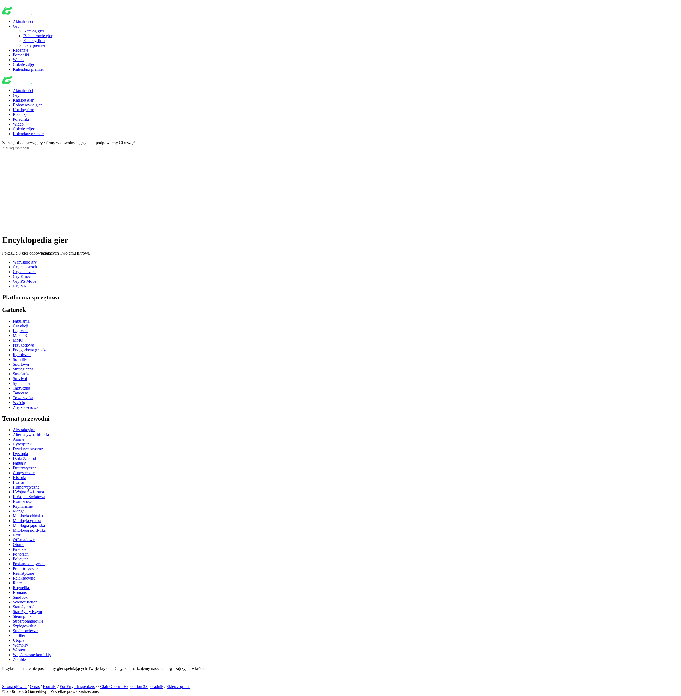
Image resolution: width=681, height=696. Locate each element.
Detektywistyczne (28, 449)
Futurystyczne (24, 468)
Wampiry (20, 645)
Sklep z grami (178, 686)
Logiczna (20, 330)
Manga (18, 511)
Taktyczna (21, 388)
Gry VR (20, 286)
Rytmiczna (22, 354)
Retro (17, 583)
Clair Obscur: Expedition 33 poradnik (131, 686)
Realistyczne (23, 573)
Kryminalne (23, 506)
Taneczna (21, 393)
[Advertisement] (340, 192)
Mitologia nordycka (29, 530)
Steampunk (22, 616)
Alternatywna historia (31, 434)
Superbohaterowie (28, 621)
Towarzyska (23, 397)
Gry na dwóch (25, 267)
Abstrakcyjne (24, 429)
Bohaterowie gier (37, 36)
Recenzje (20, 50)
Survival (20, 378)
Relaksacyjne (24, 578)
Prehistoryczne (25, 568)
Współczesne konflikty (32, 654)
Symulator (21, 383)
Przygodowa (23, 345)
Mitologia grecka (27, 520)
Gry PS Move (24, 281)
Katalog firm (34, 40)
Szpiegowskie (24, 626)
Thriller (19, 635)
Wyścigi (19, 402)
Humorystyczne (26, 487)
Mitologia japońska (29, 525)
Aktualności (23, 21)
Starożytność (23, 607)
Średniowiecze (25, 630)
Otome (18, 544)
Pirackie (19, 549)
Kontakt (49, 686)
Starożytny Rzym (27, 611)
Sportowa (21, 364)
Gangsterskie (24, 472)
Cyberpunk (22, 444)
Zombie (19, 659)
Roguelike (21, 587)
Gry (16, 26)
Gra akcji (20, 326)
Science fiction (25, 602)
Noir (16, 535)
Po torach (21, 554)
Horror (18, 482)
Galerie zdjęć (24, 64)
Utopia (18, 640)
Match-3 (20, 335)
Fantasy (19, 463)
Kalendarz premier (28, 69)
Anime (18, 439)
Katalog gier (33, 31)
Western (19, 650)
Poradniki (21, 55)
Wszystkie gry (25, 262)
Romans (20, 592)
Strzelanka (21, 374)
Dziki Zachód (24, 458)
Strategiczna (23, 369)
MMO (18, 340)
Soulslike (20, 359)
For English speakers (77, 686)
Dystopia (20, 453)
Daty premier (34, 45)
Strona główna (14, 686)
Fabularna (21, 321)
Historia (19, 477)
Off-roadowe (24, 539)
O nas (35, 686)
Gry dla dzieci (24, 271)
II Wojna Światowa (29, 496)
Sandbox (20, 597)
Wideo (18, 59)
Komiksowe (23, 501)
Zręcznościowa (25, 407)
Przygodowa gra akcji (31, 350)
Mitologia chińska (28, 516)
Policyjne (20, 559)
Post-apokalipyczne (29, 563)
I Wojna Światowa (28, 492)
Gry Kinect (22, 276)
